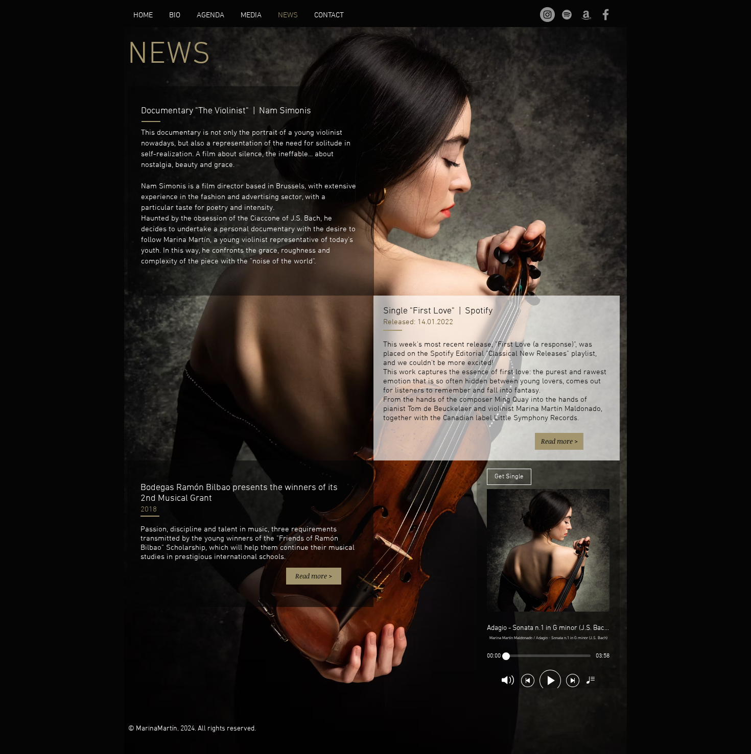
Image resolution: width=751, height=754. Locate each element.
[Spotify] (566, 14)
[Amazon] (586, 14)
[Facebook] (605, 14)
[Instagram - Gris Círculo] (547, 14)
